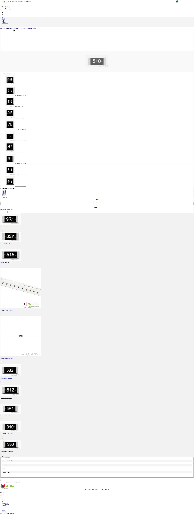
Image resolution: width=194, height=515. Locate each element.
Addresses (4, 511)
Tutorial (5, 457)
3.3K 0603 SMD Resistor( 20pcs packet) (20, 140)
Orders (3, 510)
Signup (3, 3)
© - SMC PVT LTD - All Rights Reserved (8, 513)
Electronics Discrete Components (11, 28)
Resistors (17, 28)
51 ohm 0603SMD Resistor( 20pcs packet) (29, 28)
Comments (2, 457)
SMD (20, 28)
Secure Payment (5, 23)
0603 (21, 28)
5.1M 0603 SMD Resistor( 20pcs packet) (20, 95)
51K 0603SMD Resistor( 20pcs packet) (20, 174)
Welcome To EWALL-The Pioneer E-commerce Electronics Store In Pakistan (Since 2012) (16, 1)
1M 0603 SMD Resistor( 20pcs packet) (20, 129)
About (3, 20)
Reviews (8, 457)
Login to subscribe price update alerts (6, 209)
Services (3, 19)
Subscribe (17, 482)
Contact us (4, 22)
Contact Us (4, 505)
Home (3, 17)
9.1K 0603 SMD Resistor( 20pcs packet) (20, 186)
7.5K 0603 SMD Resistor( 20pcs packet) (20, 106)
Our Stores (4, 506)
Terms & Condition (5, 504)
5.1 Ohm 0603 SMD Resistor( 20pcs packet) (21, 163)
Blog (3, 21)
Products (3, 18)
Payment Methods (5, 503)
